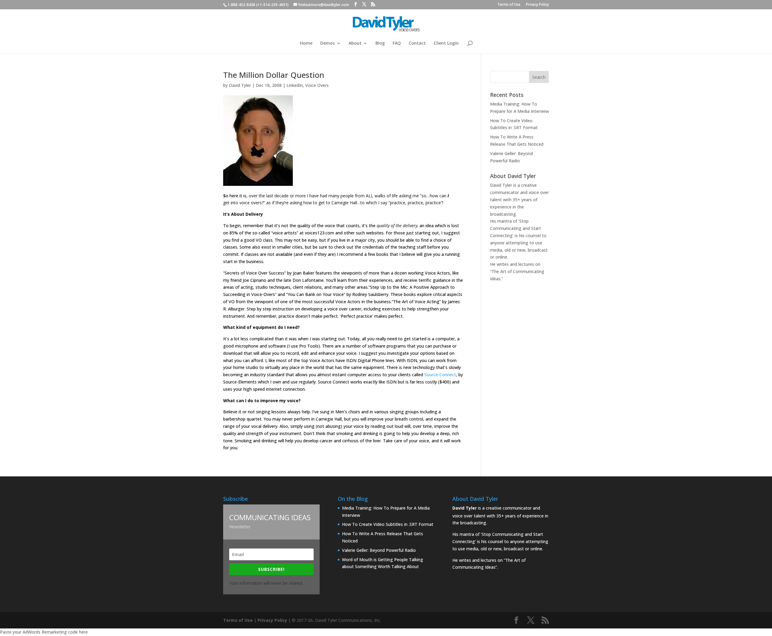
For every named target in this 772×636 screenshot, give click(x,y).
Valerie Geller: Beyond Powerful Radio (379, 550)
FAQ (397, 43)
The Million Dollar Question (273, 74)
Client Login (446, 43)
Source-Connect (440, 374)
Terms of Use (508, 5)
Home (306, 43)
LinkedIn (294, 85)
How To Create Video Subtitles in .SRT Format (387, 524)
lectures (526, 264)
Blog (380, 43)
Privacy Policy (537, 5)
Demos (327, 43)
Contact (417, 43)
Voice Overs (317, 85)
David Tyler (240, 85)
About (355, 43)
